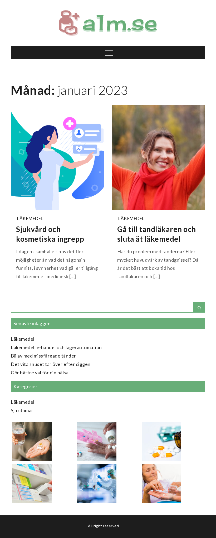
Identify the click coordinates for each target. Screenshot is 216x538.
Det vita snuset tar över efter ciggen (51, 364)
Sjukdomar (22, 410)
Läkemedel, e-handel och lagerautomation (56, 347)
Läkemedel (30, 218)
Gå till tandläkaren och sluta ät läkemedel (156, 234)
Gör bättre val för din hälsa (39, 372)
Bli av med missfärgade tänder (43, 356)
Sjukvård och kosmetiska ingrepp (50, 234)
